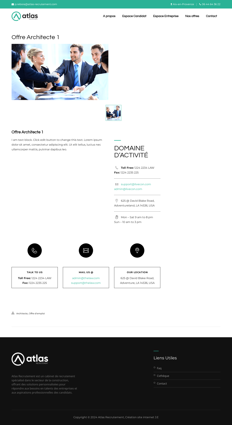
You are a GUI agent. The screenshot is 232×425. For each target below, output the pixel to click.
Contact (211, 16)
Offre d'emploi (37, 313)
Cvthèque (163, 376)
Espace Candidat (134, 16)
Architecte (22, 313)
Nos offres (192, 16)
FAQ (159, 368)
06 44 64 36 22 (211, 4)
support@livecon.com (136, 184)
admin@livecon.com (128, 189)
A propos (109, 16)
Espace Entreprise (166, 16)
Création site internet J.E (142, 417)
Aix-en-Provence (183, 4)
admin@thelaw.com (86, 278)
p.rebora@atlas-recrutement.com (36, 4)
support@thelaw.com (86, 283)
